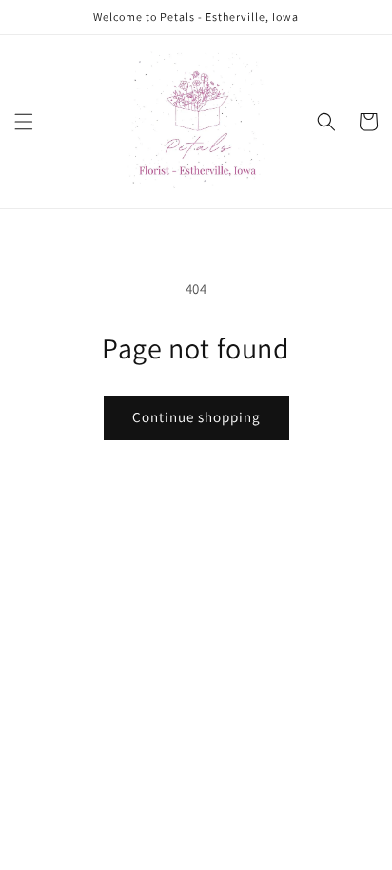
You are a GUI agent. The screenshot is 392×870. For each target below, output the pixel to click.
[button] (24, 122)
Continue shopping (196, 417)
